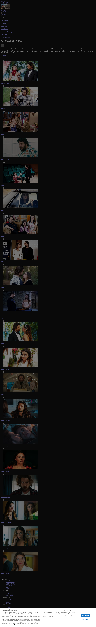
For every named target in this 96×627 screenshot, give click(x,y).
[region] (48, 617)
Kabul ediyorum (85, 615)
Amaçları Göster (85, 619)
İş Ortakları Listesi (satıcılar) (49, 618)
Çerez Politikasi (11, 624)
